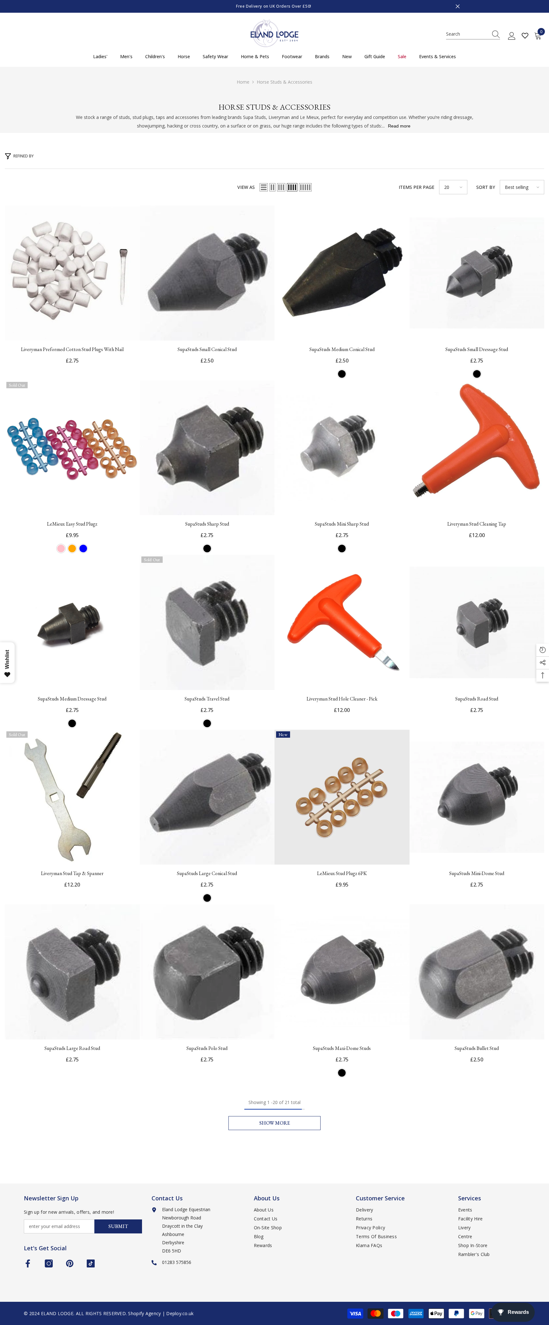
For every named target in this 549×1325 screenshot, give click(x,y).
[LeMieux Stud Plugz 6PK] (342, 797)
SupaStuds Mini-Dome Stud (476, 873)
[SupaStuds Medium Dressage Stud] (72, 622)
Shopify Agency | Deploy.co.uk (160, 1313)
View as (246, 187)
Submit (118, 1226)
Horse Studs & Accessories (284, 82)
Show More (274, 1123)
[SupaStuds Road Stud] (477, 622)
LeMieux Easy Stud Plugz (72, 524)
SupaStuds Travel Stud (207, 698)
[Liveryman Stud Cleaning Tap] (477, 447)
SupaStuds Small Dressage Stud (476, 349)
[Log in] (512, 36)
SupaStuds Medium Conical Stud (342, 349)
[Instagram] (49, 1263)
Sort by (485, 187)
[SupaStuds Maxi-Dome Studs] (342, 971)
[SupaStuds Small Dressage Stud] (477, 273)
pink (61, 548)
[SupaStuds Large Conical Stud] (207, 797)
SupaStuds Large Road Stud (72, 1048)
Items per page (416, 187)
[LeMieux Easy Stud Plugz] (72, 447)
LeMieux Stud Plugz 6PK (342, 873)
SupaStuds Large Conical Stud (207, 873)
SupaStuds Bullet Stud (477, 1048)
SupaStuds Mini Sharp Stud (342, 524)
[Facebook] (28, 1263)
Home (243, 82)
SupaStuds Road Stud (476, 698)
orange (72, 548)
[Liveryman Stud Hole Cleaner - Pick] (342, 622)
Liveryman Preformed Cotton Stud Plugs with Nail (72, 349)
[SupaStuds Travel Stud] (207, 622)
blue (83, 548)
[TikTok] (91, 1263)
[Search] (473, 34)
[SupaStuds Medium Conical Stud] (342, 273)
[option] (274, 6)
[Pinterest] (70, 1263)
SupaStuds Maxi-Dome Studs (342, 1048)
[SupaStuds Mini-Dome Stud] (477, 797)
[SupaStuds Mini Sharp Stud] (342, 447)
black (342, 374)
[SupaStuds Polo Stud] (207, 971)
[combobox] (467, 34)
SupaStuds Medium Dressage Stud (72, 698)
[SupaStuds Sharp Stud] (207, 447)
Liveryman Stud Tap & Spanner (72, 873)
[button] (264, 187)
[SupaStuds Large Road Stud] (72, 971)
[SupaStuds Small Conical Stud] (207, 273)
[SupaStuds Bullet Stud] (477, 971)
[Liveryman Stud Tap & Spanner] (72, 797)
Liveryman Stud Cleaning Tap (476, 524)
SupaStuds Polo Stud (206, 1048)
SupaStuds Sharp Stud (207, 524)
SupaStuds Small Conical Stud (207, 349)
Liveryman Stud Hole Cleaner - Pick (342, 698)
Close (457, 6)
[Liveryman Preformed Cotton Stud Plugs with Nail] (72, 273)
